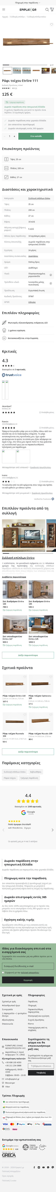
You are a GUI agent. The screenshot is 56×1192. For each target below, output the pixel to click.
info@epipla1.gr (12, 1079)
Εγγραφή (28, 980)
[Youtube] (44, 1167)
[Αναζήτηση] (47, 9)
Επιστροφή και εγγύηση (38, 1016)
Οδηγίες (32, 302)
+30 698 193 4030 (13, 1062)
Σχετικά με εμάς (9, 1001)
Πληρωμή (32, 1005)
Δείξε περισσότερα (28, 655)
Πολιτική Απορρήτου (11, 1171)
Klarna (31, 1023)
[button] (28, 2)
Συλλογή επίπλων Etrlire (36, 17)
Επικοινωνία (7, 1024)
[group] (28, 823)
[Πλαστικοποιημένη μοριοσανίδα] (51, 274)
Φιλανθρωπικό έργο (11, 1005)
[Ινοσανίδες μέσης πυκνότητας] (51, 283)
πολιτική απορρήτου (30, 972)
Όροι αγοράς (7, 1176)
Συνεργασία (7, 1009)
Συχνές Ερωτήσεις (36, 1020)
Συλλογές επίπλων (17, 17)
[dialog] (28, 109)
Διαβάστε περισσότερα (14, 577)
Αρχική (5, 17)
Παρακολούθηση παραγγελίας (35, 1010)
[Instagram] (40, 1167)
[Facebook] (35, 1167)
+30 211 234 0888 (13, 1065)
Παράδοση (32, 1001)
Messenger (10, 1083)
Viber (7, 1086)
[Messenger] (49, 1167)
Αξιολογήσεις (8, 1020)
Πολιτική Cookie (9, 1180)
